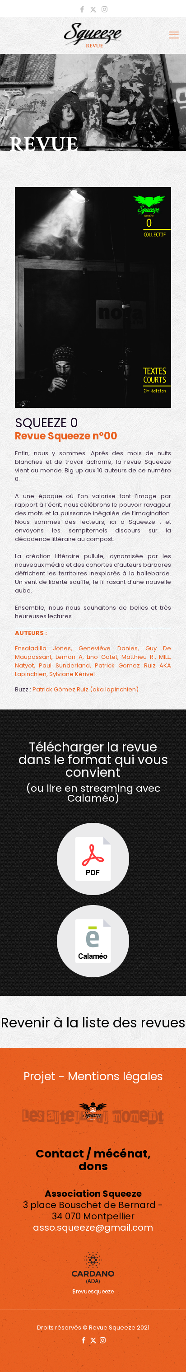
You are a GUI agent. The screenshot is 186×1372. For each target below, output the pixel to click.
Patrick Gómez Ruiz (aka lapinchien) (86, 689)
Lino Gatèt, (102, 657)
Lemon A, (70, 657)
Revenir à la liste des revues (93, 1022)
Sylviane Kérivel (72, 674)
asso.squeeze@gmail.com (93, 1227)
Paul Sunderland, (65, 665)
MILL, (165, 657)
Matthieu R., (138, 657)
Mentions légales (115, 1076)
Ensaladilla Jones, (43, 648)
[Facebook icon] (82, 9)
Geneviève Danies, (109, 648)
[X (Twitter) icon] (93, 9)
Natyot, (25, 665)
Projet (39, 1076)
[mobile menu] (173, 35)
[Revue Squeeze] (93, 35)
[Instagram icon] (104, 9)
